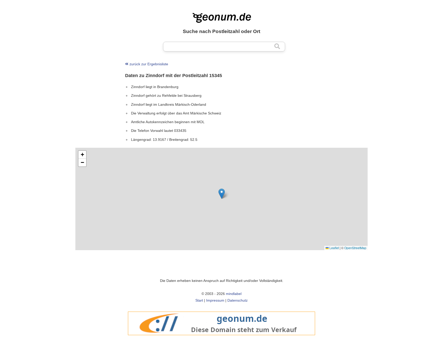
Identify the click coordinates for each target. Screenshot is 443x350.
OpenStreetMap (355, 248)
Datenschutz (237, 300)
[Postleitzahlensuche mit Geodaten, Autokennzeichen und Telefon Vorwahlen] (221, 18)
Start (199, 300)
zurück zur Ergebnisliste (148, 64)
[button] (221, 193)
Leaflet (334, 248)
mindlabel (233, 294)
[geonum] (221, 338)
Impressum (215, 300)
